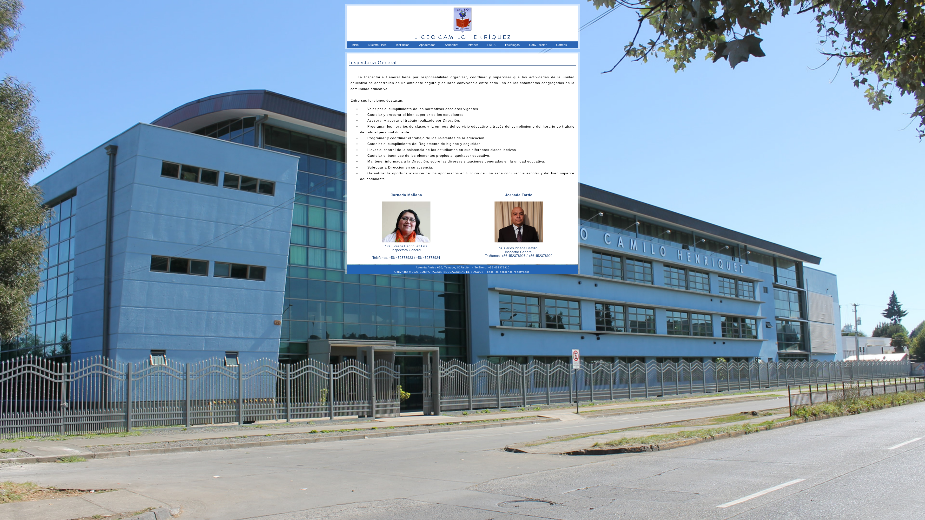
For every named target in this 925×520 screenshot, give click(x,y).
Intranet (473, 45)
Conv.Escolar (538, 45)
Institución (403, 45)
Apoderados (427, 45)
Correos (561, 45)
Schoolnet (451, 45)
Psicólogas (512, 45)
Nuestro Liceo (377, 45)
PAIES (491, 45)
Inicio (355, 45)
